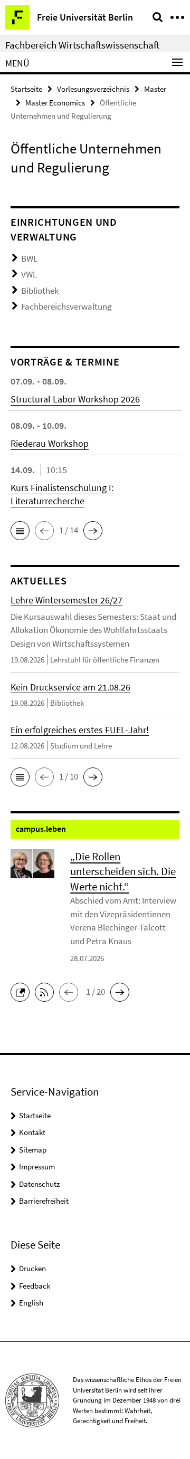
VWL (29, 274)
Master (155, 89)
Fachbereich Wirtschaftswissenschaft (82, 45)
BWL (29, 258)
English (31, 1303)
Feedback (34, 1286)
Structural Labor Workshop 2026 (75, 399)
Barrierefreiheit (44, 1201)
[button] (20, 530)
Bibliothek (40, 290)
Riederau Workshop (50, 443)
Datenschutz (39, 1184)
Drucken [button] (32, 1268)
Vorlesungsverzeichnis (93, 89)
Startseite (26, 89)
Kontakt (32, 1132)
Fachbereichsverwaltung (66, 306)
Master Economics (55, 103)
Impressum (37, 1167)
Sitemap (32, 1150)
